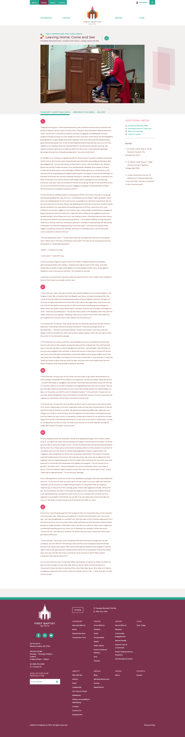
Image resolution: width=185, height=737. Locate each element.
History (75, 679)
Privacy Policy (149, 725)
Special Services (78, 633)
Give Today (141, 625)
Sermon (79, 34)
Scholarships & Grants (123, 659)
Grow (66, 18)
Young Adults (99, 637)
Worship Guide (58, 34)
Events (62, 3)
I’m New (75, 706)
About (34, 3)
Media (44, 3)
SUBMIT (57, 681)
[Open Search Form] (152, 2)
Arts (95, 657)
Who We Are (77, 675)
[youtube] (51, 635)
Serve (118, 18)
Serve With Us (120, 625)
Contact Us (76, 710)
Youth (96, 633)
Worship (46, 18)
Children (97, 629)
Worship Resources (101, 679)
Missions (118, 629)
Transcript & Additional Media (55, 112)
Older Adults (99, 646)
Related (101, 112)
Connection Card (79, 637)
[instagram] (44, 635)
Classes (97, 661)
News (52, 3)
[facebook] (38, 635)
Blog (95, 675)
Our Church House (79, 691)
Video (67, 34)
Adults (96, 641)
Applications (99, 687)
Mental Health (120, 641)
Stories (97, 683)
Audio (72, 34)
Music (74, 629)
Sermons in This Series (83, 112)
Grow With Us (99, 625)
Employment (77, 715)
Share (106, 38)
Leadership (76, 687)
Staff (74, 683)
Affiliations (76, 695)
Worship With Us (78, 625)
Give (142, 18)
